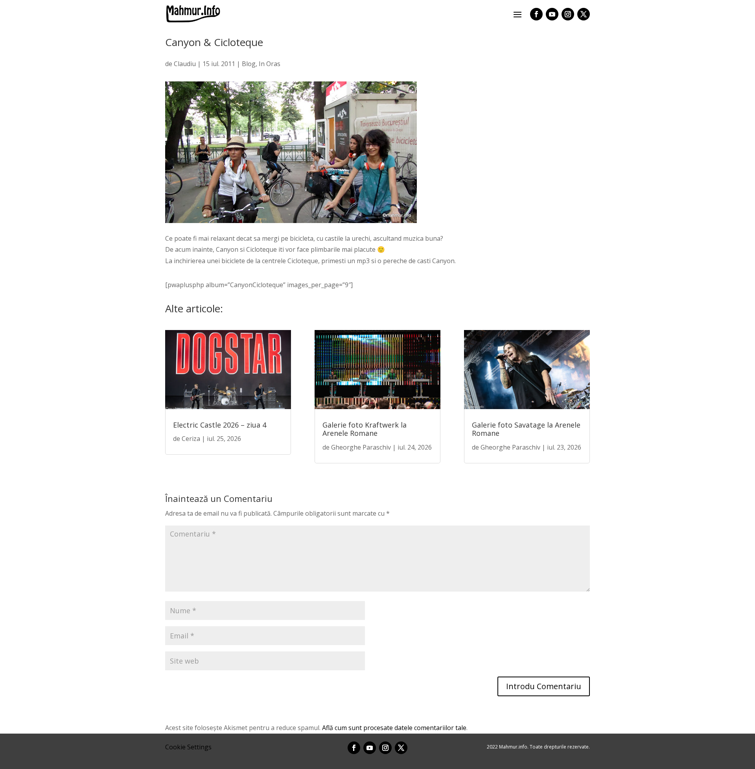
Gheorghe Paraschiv (361, 447)
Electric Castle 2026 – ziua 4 (219, 425)
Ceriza (191, 438)
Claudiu (185, 63)
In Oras (269, 63)
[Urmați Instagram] (568, 14)
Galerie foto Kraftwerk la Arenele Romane (364, 429)
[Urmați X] (583, 14)
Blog (249, 63)
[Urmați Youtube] (552, 14)
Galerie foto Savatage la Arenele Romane (526, 429)
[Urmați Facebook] (536, 14)
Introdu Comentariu (543, 686)
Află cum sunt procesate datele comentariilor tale (394, 727)
